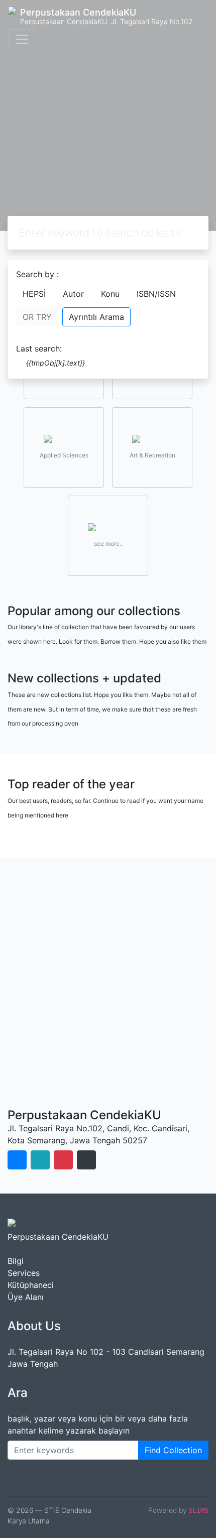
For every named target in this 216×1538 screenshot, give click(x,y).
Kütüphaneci (31, 1285)
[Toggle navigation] (22, 39)
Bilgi (16, 1261)
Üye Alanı (26, 1297)
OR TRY (37, 317)
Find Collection (173, 1450)
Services (24, 1273)
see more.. (108, 543)
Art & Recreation (152, 455)
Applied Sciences (64, 455)
